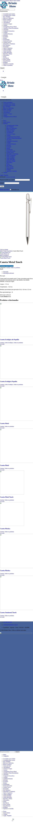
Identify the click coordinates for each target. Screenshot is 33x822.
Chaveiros (5, 29)
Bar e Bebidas (6, 16)
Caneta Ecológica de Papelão (9, 339)
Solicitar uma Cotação (6, 266)
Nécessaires (6, 55)
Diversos (5, 35)
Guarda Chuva (7, 42)
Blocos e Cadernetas (8, 18)
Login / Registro (7, 815)
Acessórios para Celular (9, 15)
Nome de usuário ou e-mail (7, 179)
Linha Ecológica (7, 49)
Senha (2, 183)
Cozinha (5, 32)
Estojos (5, 38)
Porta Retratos (6, 61)
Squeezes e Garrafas (8, 63)
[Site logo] (8, 8)
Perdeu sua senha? (4, 189)
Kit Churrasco (6, 45)
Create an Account (10, 177)
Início (1, 251)
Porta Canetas (6, 59)
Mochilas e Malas (7, 53)
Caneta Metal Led (4, 254)
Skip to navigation (5, 0)
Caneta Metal (4, 423)
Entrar (2, 186)
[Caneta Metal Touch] (12, 494)
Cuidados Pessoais (8, 34)
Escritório (5, 36)
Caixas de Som (7, 21)
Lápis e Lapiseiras (7, 48)
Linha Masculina (7, 52)
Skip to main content (15, 0)
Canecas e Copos (7, 24)
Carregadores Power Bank (10, 26)
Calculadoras (6, 22)
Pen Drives (6, 58)
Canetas (5, 25)
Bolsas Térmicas (7, 19)
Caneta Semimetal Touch (8, 612)
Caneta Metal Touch (5, 258)
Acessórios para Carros (9, 14)
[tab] (5, 271)
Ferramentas (6, 39)
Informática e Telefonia (9, 44)
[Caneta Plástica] (12, 525)
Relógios (5, 62)
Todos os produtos (7, 65)
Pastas (4, 56)
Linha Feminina (7, 51)
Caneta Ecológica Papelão (8, 381)
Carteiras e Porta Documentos (10, 28)
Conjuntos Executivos (8, 31)
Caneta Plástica (5, 528)
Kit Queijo (6, 46)
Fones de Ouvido (7, 41)
